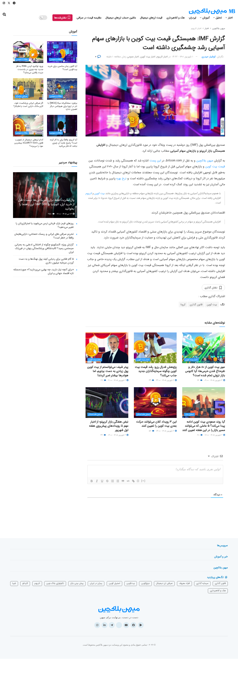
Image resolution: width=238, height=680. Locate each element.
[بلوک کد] (128, 481)
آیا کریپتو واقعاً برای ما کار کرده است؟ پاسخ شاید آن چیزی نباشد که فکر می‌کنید (63, 143)
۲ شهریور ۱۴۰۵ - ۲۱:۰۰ (117, 380)
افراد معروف (184, 583)
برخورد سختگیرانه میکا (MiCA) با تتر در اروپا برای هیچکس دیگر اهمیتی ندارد (62, 106)
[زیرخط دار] (102, 481)
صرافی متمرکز (21, 96)
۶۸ (198, 435)
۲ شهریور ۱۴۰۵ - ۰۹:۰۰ (117, 435)
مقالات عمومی (56, 59)
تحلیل (219, 18)
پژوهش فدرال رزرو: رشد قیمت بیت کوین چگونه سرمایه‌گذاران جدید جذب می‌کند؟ (156, 371)
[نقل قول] (123, 481)
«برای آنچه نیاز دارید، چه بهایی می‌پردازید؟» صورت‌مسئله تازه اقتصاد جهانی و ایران (43, 271)
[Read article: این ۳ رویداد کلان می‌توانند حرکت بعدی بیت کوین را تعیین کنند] (155, 402)
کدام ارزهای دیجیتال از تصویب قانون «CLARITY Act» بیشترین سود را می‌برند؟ (28, 143)
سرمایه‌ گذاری (202, 583)
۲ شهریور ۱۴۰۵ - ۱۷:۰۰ (214, 435)
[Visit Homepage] (212, 11)
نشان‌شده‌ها (60, 18)
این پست (155, 160)
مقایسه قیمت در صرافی (89, 18)
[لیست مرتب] (112, 481)
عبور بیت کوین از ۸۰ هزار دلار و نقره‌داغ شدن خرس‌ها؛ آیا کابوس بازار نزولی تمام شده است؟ (205, 371)
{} (138, 480)
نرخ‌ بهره (121, 178)
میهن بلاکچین (218, 28)
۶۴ (198, 380)
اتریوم (89, 193)
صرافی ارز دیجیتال (164, 583)
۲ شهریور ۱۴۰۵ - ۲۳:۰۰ (165, 380)
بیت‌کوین (130, 583)
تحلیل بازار (189, 414)
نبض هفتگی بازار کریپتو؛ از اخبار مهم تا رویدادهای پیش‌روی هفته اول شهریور (108, 425)
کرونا (183, 304)
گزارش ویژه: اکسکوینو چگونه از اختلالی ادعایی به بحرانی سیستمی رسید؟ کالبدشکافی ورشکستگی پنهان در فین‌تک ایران (44, 248)
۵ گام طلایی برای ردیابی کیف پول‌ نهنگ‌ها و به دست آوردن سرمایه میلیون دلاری (46, 261)
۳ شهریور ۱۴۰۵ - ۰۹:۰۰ (213, 380)
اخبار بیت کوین (147, 57)
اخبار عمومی (133, 57)
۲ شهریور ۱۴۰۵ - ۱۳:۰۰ (165, 431)
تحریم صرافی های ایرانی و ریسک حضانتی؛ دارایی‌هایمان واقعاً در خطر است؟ (44, 236)
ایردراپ (192, 18)
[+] (143, 480)
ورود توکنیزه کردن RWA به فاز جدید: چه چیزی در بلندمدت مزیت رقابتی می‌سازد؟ (29, 69)
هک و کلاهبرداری (175, 18)
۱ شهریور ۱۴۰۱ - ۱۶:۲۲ (182, 57)
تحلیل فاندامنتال (143, 414)
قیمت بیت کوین (215, 166)
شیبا (14, 583)
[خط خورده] (107, 481)
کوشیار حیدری (209, 57)
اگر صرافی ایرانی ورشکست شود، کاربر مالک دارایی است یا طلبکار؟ (28, 104)
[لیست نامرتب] (117, 481)
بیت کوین (99, 193)
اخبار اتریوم (196, 28)
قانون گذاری (196, 304)
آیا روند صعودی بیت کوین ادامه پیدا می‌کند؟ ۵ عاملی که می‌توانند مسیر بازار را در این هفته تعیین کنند (203, 425)
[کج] (96, 481)
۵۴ (150, 431)
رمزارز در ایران (96, 583)
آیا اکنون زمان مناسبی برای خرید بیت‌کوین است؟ (62, 67)
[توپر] (91, 481)
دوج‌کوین (145, 583)
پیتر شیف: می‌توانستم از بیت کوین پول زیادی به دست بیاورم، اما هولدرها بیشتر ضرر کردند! (107, 371)
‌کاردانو (25, 583)
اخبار (230, 18)
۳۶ (102, 435)
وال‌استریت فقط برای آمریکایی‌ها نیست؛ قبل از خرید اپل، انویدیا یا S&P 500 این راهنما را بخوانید (46, 204)
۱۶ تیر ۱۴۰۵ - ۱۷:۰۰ (64, 214)
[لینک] (133, 481)
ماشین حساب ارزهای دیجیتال (120, 18)
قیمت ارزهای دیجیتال (151, 18)
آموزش (206, 18)
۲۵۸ (50, 214)
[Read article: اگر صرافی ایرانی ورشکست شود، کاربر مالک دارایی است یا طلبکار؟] (28, 89)
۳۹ (150, 380)
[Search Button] (4, 14)
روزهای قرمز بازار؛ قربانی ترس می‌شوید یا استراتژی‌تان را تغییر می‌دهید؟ (45, 225)
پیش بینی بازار (76, 583)
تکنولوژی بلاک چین (55, 583)
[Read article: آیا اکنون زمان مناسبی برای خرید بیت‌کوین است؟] (62, 52)
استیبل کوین (114, 583)
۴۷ (102, 380)
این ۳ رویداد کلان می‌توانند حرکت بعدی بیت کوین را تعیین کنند (156, 423)
